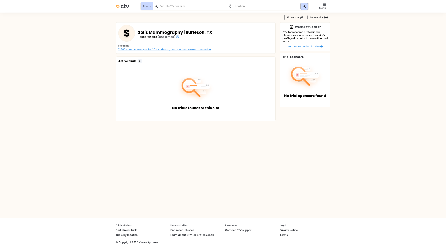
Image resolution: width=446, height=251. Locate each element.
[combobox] (191, 6)
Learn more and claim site (302, 46)
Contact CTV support (238, 230)
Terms (284, 235)
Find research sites (182, 230)
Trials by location (127, 235)
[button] (140, 61)
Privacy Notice (289, 230)
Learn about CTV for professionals (192, 235)
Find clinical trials (126, 230)
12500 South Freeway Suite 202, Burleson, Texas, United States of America (164, 49)
